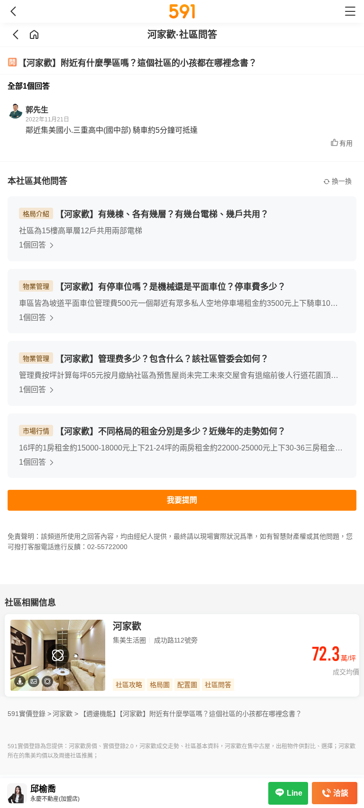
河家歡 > (65, 713)
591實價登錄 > (29, 713)
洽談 (340, 793)
